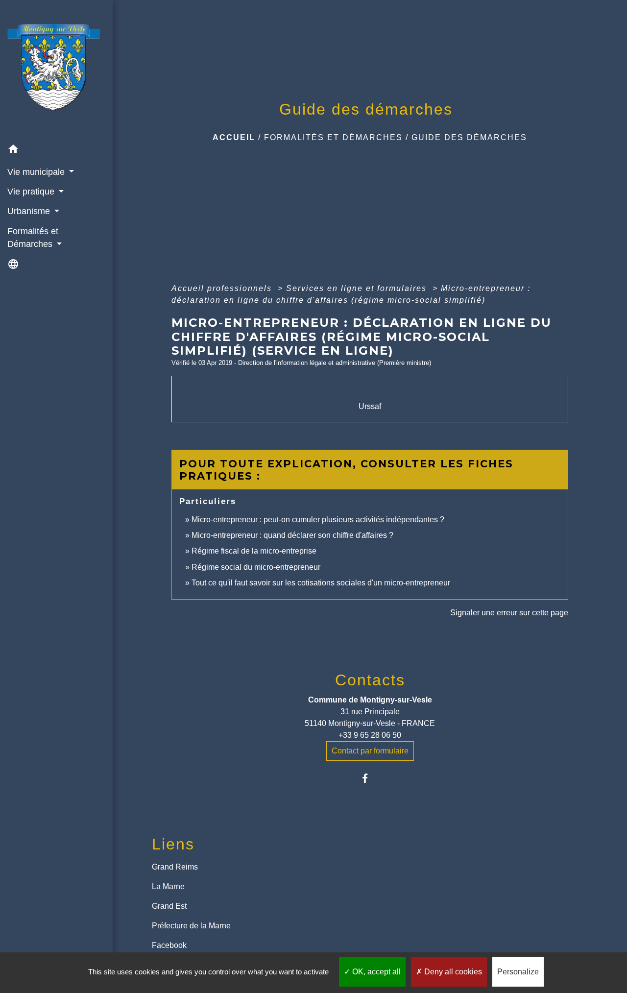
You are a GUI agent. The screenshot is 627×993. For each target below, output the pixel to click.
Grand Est (169, 906)
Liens (173, 844)
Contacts (370, 680)
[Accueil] (56, 70)
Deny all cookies (452, 972)
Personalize (518, 972)
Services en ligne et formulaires (358, 288)
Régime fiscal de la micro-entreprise (254, 551)
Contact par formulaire (370, 751)
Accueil (234, 137)
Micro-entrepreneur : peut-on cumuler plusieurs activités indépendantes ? (318, 519)
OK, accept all (375, 972)
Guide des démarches (469, 137)
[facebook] (370, 778)
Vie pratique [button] (32, 191)
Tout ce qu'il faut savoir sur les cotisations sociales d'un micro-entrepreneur (321, 583)
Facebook (169, 945)
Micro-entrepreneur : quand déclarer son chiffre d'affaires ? (292, 535)
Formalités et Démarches (333, 137)
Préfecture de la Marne (191, 925)
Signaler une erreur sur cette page (509, 612)
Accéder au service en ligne (370, 389)
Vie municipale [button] (37, 172)
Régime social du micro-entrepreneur (256, 567)
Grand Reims (175, 867)
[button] (56, 151)
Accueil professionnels (223, 288)
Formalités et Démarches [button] (32, 237)
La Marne (168, 886)
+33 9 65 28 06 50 (369, 735)
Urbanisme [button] (29, 211)
